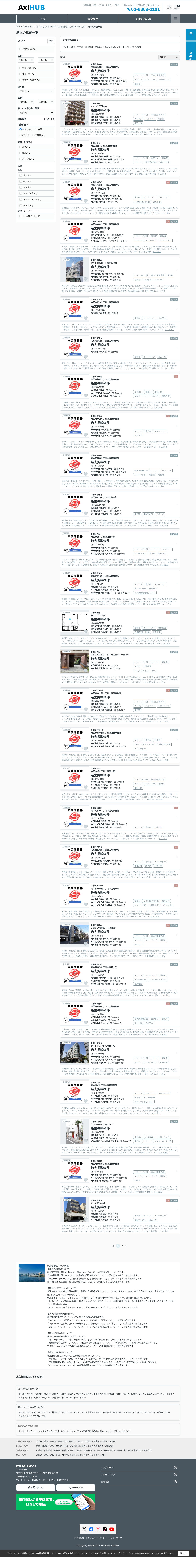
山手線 (95, 202)
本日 (40, 129)
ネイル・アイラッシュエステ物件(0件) (36, 1431)
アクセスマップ (108, 1474)
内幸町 (107, 393)
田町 (34, 1412)
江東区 (63, 1394)
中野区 (97, 1394)
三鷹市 (22, 1397)
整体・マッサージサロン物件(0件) (115, 1431)
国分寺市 (56, 1397)
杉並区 (104, 1394)
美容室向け (28, 205)
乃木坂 (105, 435)
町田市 (131, 47)
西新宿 (59, 1446)
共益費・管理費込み (31, 80)
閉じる (183, 1553)
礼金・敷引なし (29, 74)
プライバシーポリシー (97, 1538)
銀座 (84, 1446)
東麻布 (99, 260)
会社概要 (105, 1482)
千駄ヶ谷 (68, 1446)
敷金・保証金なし (30, 68)
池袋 (38, 1446)
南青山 (99, 300)
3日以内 (25, 135)
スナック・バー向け (32, 199)
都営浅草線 (97, 123)
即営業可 (27, 187)
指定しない (27, 129)
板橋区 (134, 1394)
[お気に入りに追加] (86, 83)
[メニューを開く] (175, 18)
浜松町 (99, 182)
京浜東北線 (97, 396)
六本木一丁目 (106, 978)
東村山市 (46, 1397)
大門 (106, 196)
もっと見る (163, 95)
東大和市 (74, 1397)
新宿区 (114, 47)
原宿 (86, 1455)
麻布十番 (104, 78)
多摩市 (83, 1397)
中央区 (80, 47)
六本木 (105, 511)
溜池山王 (104, 668)
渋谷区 (66, 47)
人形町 (102, 1455)
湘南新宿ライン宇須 (101, 1141)
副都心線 (147, 1450)
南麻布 (99, 64)
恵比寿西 (99, 1446)
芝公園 (37, 1416)
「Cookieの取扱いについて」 (145, 1553)
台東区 (55, 1394)
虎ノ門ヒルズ (44, 1412)
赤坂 (98, 534)
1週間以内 (39, 135)
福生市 (65, 1397)
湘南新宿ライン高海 (113, 1450)
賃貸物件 (93, 19)
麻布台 (99, 964)
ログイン (169, 9)
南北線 (95, 78)
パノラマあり (28, 159)
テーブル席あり (30, 193)
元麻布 (99, 808)
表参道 (103, 313)
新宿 (80, 1455)
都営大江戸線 (98, 81)
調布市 (29, 1397)
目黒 (102, 1138)
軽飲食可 (27, 181)
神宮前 (45, 1446)
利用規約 (80, 1538)
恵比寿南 (109, 1446)
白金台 (103, 162)
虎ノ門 (140, 1412)
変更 (51, 41)
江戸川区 (159, 1394)
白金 (98, 143)
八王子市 (169, 1394)
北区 (119, 1394)
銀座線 (95, 313)
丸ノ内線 (128, 1450)
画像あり (26, 147)
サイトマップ (116, 1538)
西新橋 (99, 377)
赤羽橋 (109, 274)
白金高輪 (104, 84)
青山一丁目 (111, 593)
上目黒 (91, 1446)
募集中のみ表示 (29, 49)
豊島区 (98, 47)
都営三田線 (97, 159)
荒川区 (126, 1394)
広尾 (104, 238)
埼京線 (79, 1450)
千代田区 (123, 47)
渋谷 (52, 1446)
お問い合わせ (143, 19)
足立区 (142, 1394)
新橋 (102, 390)
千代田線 (96, 429)
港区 (73, 47)
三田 (98, 104)
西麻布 (99, 1004)
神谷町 (105, 280)
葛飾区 (139, 47)
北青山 (99, 573)
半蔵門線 (138, 1450)
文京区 (47, 1394)
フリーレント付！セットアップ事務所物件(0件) (76, 1431)
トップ (42, 19)
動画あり (26, 153)
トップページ (107, 1467)
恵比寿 (115, 1141)
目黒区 (106, 47)
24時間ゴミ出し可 (31, 216)
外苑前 (103, 432)
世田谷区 (89, 47)
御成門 (107, 626)
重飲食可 (27, 175)
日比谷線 (96, 238)
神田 (58, 1455)
